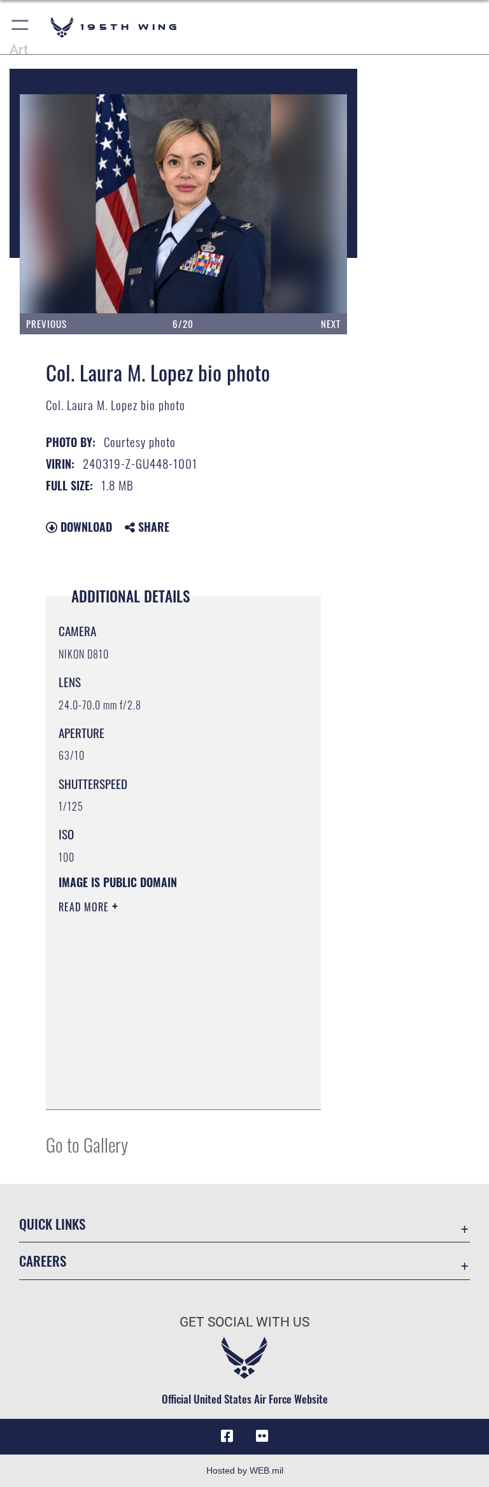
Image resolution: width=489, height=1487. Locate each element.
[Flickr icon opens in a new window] (262, 1436)
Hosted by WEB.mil (244, 1470)
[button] (20, 27)
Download (84, 526)
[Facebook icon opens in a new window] (226, 1436)
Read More (85, 906)
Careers (42, 1260)
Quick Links (52, 1224)
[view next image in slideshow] (301, 203)
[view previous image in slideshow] (68, 203)
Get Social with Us (244, 1322)
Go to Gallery (87, 1144)
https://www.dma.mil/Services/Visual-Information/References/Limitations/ (173, 1032)
